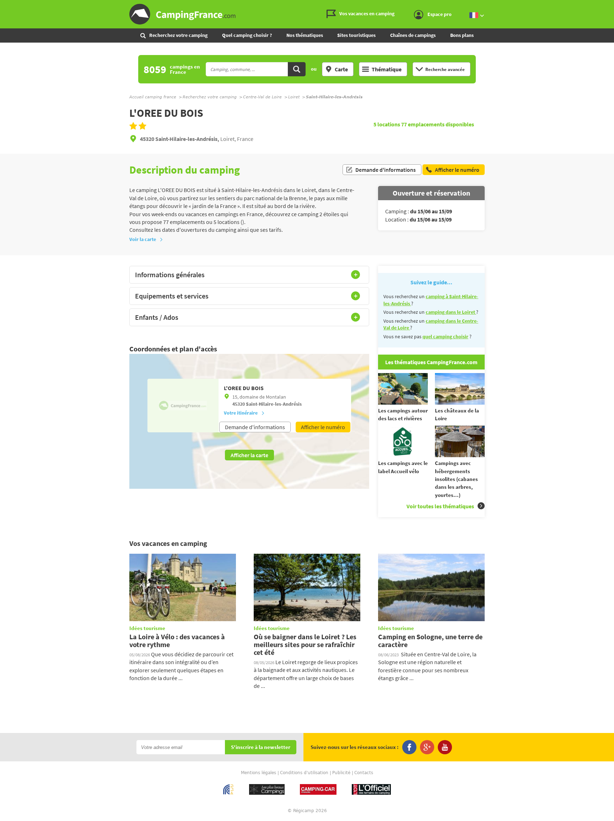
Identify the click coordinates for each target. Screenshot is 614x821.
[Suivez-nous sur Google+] (427, 747)
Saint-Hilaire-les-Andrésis (274, 404)
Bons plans (462, 35)
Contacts (363, 772)
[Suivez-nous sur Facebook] (409, 747)
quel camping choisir (445, 336)
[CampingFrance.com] (307, 14)
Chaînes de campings (413, 35)
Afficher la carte (249, 455)
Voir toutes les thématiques (440, 506)
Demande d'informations (385, 169)
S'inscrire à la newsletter (260, 747)
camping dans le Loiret (451, 312)
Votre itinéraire (241, 413)
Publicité (341, 772)
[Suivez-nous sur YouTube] (445, 747)
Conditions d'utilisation (304, 772)
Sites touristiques (356, 35)
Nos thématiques (304, 35)
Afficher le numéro (323, 427)
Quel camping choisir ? (247, 35)
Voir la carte (142, 239)
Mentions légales (258, 772)
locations (387, 124)
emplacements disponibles (437, 124)
